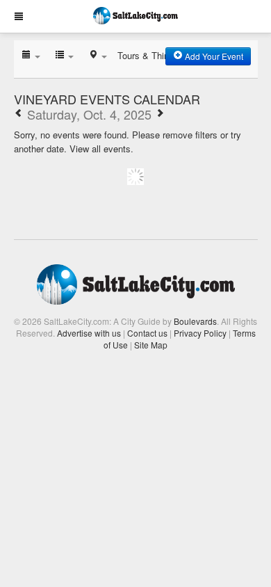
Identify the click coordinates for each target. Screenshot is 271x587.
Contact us (147, 333)
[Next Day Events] (160, 114)
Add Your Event (213, 56)
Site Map (150, 345)
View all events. (101, 148)
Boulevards (195, 321)
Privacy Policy (200, 333)
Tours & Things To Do (161, 55)
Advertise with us (89, 333)
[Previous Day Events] (19, 114)
